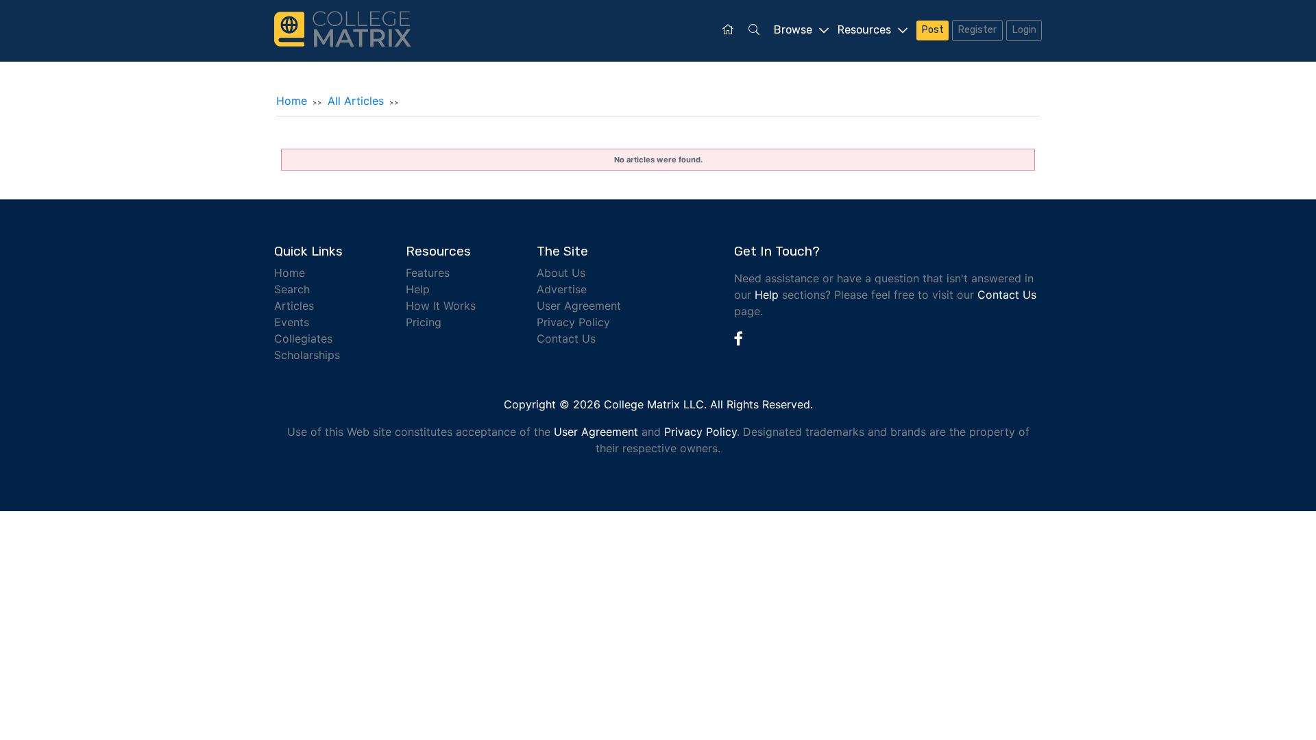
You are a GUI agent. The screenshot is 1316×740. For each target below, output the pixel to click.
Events (291, 322)
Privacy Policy (573, 322)
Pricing (423, 322)
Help (418, 289)
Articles (294, 305)
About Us (561, 273)
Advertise (562, 289)
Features (428, 273)
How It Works (441, 305)
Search (292, 289)
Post (932, 30)
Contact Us (566, 338)
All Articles (356, 101)
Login (1024, 30)
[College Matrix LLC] (342, 27)
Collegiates (303, 338)
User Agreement (579, 305)
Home (291, 101)
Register (977, 30)
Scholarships (307, 355)
